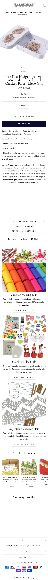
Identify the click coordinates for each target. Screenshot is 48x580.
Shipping (16, 97)
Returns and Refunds (24, 231)
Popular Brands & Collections (23, 546)
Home (23, 71)
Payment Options (24, 226)
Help (23, 540)
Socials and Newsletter (23, 563)
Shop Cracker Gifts (24, 377)
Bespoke (23, 557)
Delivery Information (24, 221)
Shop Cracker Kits (24, 310)
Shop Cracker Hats (24, 444)
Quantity (24, 106)
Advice (23, 551)
